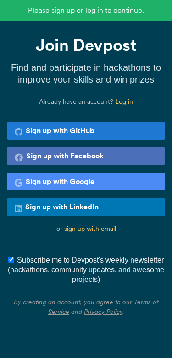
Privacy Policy (103, 312)
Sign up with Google (60, 181)
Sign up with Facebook (65, 155)
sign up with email (90, 228)
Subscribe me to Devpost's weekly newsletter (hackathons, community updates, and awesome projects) (86, 269)
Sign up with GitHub (60, 130)
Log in (124, 101)
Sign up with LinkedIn (62, 206)
